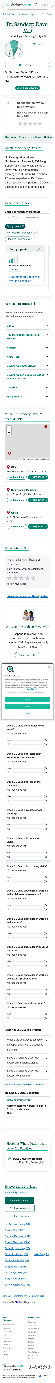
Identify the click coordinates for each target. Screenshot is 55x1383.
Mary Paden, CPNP (15, 1278)
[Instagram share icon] (35, 1368)
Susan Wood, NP (14, 1230)
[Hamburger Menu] (8, 4)
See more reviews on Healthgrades (27, 596)
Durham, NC (29, 65)
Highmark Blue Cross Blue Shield (23, 336)
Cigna (10, 325)
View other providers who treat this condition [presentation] (24, 279)
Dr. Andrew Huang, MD (17, 1224)
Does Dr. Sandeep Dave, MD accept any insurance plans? (23, 1060)
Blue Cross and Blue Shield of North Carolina (25, 376)
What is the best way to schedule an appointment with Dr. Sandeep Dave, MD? (25, 1044)
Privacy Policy (30, 689)
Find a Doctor (10, 14)
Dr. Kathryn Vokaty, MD (17, 1248)
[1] (19, 123)
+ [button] (9, 428)
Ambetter (13, 356)
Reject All (27, 699)
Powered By (9, 1302)
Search (36, 5)
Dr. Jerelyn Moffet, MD (17, 1260)
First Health (14, 396)
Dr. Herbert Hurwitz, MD (18, 1284)
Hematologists (29, 14)
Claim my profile (27, 655)
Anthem (11, 347)
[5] (40, 123)
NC (41, 14)
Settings (27, 713)
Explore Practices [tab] (19, 1216)
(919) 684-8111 (39, 499)
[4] (35, 123)
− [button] (9, 432)
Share (40, 44)
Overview (10, 137)
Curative (12, 387)
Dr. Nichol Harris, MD (16, 1254)
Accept (27, 706)
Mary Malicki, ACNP (16, 1266)
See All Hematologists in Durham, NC (23, 1296)
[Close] (49, 666)
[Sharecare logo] (27, 1365)
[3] (30, 123)
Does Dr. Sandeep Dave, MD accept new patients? (23, 1073)
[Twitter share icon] (44, 1368)
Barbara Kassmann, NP (18, 1236)
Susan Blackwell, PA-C (17, 1242)
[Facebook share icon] (30, 1368)
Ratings (48, 137)
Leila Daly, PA (41, 1254)
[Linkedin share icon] (40, 1368)
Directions (18, 477)
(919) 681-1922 (39, 476)
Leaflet (22, 459)
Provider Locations (30, 137)
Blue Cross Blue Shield (21, 365)
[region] (27, 691)
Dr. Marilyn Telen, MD (16, 1272)
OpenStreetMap (34, 459)
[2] (25, 123)
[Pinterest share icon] (49, 1368)
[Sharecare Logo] (21, 4)
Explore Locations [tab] (19, 1208)
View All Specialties (16, 1192)
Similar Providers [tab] (19, 1200)
